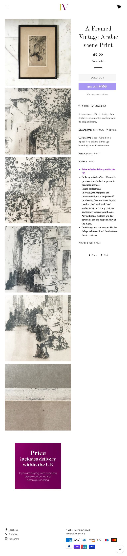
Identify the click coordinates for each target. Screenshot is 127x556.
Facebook (13, 529)
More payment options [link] (97, 94)
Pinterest (13, 534)
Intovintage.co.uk (82, 529)
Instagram (13, 538)
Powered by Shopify (75, 533)
